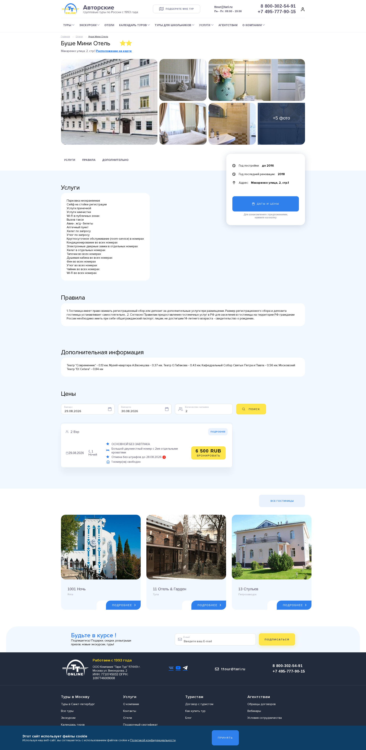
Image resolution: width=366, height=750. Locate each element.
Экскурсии (68, 718)
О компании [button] (252, 25)
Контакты (129, 711)
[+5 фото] (281, 123)
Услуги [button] (204, 25)
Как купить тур (195, 711)
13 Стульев (248, 589)
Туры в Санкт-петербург (78, 704)
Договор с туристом (199, 704)
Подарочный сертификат (140, 725)
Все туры (67, 711)
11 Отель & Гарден (169, 589)
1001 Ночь (76, 589)
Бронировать (208, 452)
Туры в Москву (75, 697)
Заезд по (126, 407)
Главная (65, 36)
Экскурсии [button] (87, 25)
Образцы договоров (261, 704)
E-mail (186, 637)
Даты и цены (268, 203)
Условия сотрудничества (264, 718)
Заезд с (68, 407)
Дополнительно (115, 159)
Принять (225, 737)
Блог (188, 718)
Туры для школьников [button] (173, 25)
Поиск (254, 409)
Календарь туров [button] (133, 25)
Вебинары (254, 711)
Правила (89, 159)
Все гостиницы (282, 501)
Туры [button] (67, 25)
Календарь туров (73, 725)
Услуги (69, 159)
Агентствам (228, 25)
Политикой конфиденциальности (153, 740)
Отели (109, 25)
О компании (131, 704)
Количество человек (197, 407)
